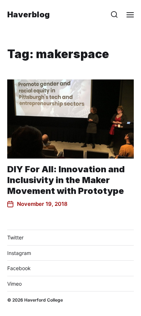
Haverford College (43, 300)
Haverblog (28, 14)
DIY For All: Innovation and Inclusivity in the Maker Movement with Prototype (66, 180)
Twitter (15, 237)
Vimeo (14, 284)
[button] (114, 14)
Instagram (19, 253)
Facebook (19, 268)
